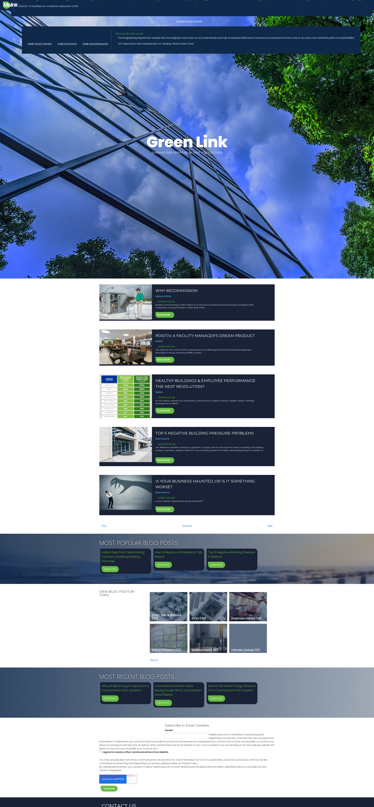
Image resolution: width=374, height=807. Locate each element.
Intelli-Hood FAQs (67, 43)
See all (153, 660)
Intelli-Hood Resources (95, 43)
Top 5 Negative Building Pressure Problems (204, 433)
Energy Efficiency (166, 649)
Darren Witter (163, 296)
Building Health (205, 649)
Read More (164, 314)
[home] (11, 5)
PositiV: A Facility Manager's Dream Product (205, 335)
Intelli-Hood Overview (40, 43)
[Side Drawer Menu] (367, 24)
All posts (187, 525)
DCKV (199, 618)
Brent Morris (162, 438)
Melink (159, 341)
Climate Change (245, 649)
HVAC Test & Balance (166, 616)
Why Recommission (176, 290)
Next (270, 525)
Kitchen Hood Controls (189, 21)
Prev (104, 525)
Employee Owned (246, 618)
